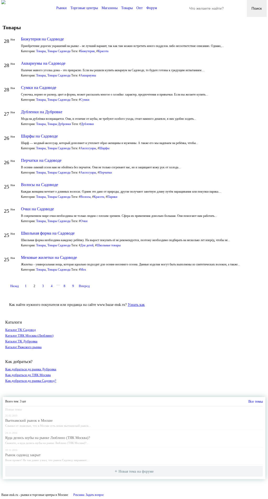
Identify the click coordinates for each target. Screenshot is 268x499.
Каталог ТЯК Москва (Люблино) (29, 335)
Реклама (78, 495)
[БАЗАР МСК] (3, 3)
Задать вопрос (95, 495)
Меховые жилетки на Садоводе (49, 257)
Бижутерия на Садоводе (42, 39)
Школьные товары (109, 245)
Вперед (84, 286)
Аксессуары (88, 148)
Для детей (86, 245)
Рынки (61, 8)
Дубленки (87, 124)
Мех (83, 269)
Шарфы (104, 148)
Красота (103, 51)
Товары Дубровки (59, 124)
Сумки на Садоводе (38, 87)
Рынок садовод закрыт (23, 455)
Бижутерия (87, 51)
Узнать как (136, 305)
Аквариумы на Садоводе (43, 63)
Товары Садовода (58, 51)
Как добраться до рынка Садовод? (30, 381)
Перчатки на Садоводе (41, 160)
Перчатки (105, 172)
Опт (139, 8)
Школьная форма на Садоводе (48, 233)
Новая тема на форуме (136, 471)
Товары (127, 8)
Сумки (84, 100)
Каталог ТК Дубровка (21, 341)
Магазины (110, 8)
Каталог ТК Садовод (20, 330)
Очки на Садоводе (37, 209)
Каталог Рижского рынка (23, 347)
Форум (151, 8)
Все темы (255, 401)
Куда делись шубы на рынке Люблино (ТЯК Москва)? (47, 438)
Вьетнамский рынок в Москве (29, 421)
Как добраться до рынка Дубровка (30, 369)
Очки (83, 221)
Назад (14, 286)
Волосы (85, 197)
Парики (112, 197)
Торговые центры (84, 8)
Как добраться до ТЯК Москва (28, 375)
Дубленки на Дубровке (41, 112)
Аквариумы (88, 75)
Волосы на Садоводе (39, 184)
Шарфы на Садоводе (39, 136)
